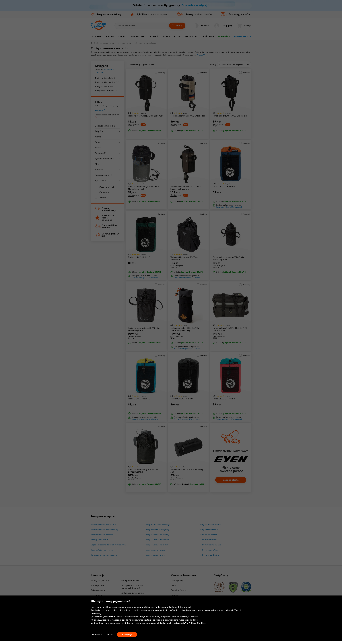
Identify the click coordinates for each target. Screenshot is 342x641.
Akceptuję (127, 634)
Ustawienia (96, 634)
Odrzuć (109, 634)
